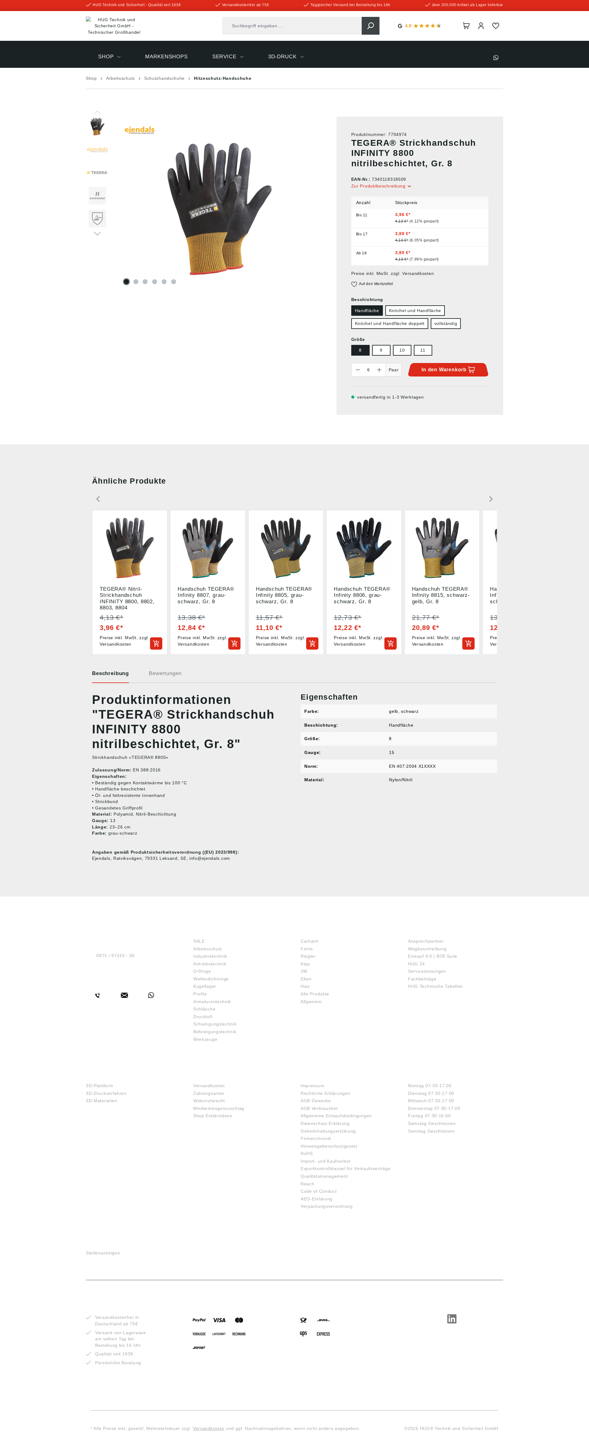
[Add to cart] (156, 643)
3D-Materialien (101, 1100)
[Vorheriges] (97, 112)
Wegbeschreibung (427, 948)
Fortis (307, 948)
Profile (200, 993)
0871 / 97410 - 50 (115, 955)
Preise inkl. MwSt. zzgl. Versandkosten (392, 273)
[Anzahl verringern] (357, 370)
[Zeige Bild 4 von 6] (154, 281)
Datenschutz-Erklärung (325, 1123)
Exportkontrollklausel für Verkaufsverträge (346, 1168)
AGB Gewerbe (316, 1100)
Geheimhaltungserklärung (328, 1131)
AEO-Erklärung (317, 1198)
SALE (199, 941)
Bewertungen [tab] (165, 673)
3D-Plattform (99, 1085)
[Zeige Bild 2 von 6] (135, 281)
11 (422, 350)
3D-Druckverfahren (106, 1093)
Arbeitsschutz (207, 948)
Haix (305, 986)
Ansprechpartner (426, 941)
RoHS (307, 1153)
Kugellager (204, 986)
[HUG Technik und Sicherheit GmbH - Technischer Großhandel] (114, 26)
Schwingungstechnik (215, 1024)
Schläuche (204, 1008)
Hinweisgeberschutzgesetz (329, 1146)
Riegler (308, 956)
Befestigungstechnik (214, 1031)
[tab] (110, 675)
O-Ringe (202, 971)
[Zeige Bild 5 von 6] (164, 281)
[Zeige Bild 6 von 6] (173, 281)
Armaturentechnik (212, 1001)
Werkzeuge (205, 1039)
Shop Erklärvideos (212, 1115)
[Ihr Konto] (481, 26)
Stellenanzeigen (103, 1252)
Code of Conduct (319, 1191)
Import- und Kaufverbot (325, 1161)
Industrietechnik (210, 956)
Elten (306, 978)
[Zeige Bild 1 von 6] (126, 281)
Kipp (305, 963)
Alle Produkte (315, 993)
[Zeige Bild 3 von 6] (145, 281)
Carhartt (309, 941)
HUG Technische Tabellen (435, 986)
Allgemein (311, 1001)
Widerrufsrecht (209, 1100)
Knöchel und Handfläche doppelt (390, 323)
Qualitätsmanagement (324, 1176)
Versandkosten (209, 1085)
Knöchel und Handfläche (415, 310)
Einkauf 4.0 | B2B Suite (432, 956)
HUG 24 (416, 963)
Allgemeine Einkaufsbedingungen (336, 1115)
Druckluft (202, 1016)
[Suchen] (370, 26)
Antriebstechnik (209, 963)
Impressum (312, 1085)
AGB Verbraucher (319, 1108)
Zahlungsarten (208, 1093)
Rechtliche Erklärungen (325, 1093)
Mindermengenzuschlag (218, 1108)
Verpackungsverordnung (327, 1206)
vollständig (445, 323)
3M (304, 971)
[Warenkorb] (466, 26)
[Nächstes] (97, 233)
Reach (307, 1183)
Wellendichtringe (211, 978)
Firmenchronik (316, 1138)
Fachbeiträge (422, 978)
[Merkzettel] (495, 26)
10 (402, 350)
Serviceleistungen (427, 971)
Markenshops (322, 931)
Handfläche (367, 310)
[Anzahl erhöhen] (379, 370)
